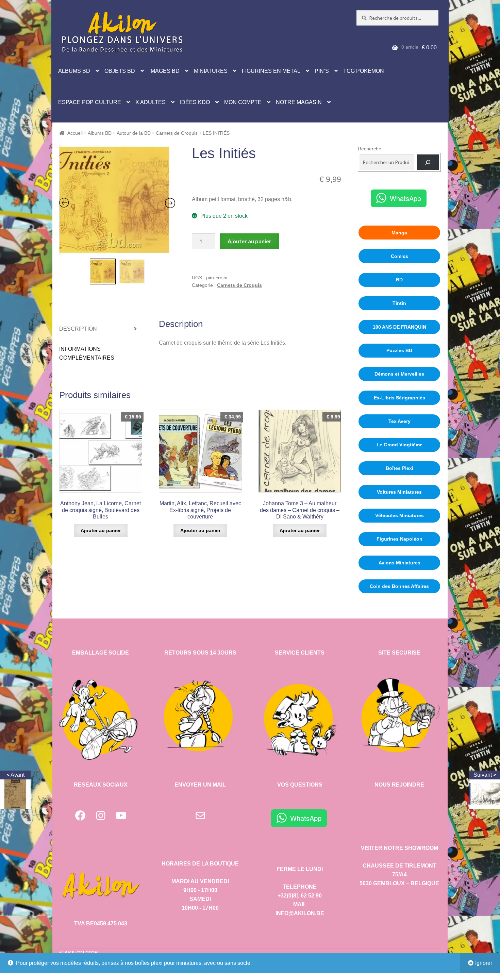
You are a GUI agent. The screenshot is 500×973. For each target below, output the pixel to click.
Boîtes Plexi (399, 468)
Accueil (75, 133)
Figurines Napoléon (399, 539)
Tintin (399, 303)
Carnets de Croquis (177, 133)
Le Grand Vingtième (399, 444)
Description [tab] (78, 329)
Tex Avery (399, 421)
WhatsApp (405, 198)
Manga (399, 232)
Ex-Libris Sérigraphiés (399, 397)
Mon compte (243, 102)
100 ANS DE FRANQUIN (399, 327)
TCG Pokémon (363, 71)
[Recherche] (428, 162)
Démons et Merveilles (399, 374)
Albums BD (74, 71)
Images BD (164, 71)
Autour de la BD (134, 133)
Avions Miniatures (399, 562)
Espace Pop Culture (89, 102)
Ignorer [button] (483, 963)
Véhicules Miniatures (399, 515)
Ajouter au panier (249, 241)
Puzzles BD (399, 350)
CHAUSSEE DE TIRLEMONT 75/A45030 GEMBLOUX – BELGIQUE (399, 874)
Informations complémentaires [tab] (86, 353)
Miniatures (211, 71)
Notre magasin (299, 102)
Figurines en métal (271, 71)
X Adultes (150, 102)
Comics (399, 256)
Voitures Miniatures (399, 492)
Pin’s (322, 71)
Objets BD (119, 71)
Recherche (369, 148)
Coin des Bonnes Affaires (399, 586)
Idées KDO (195, 102)
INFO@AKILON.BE (300, 913)
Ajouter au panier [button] (101, 530)
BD (399, 279)
